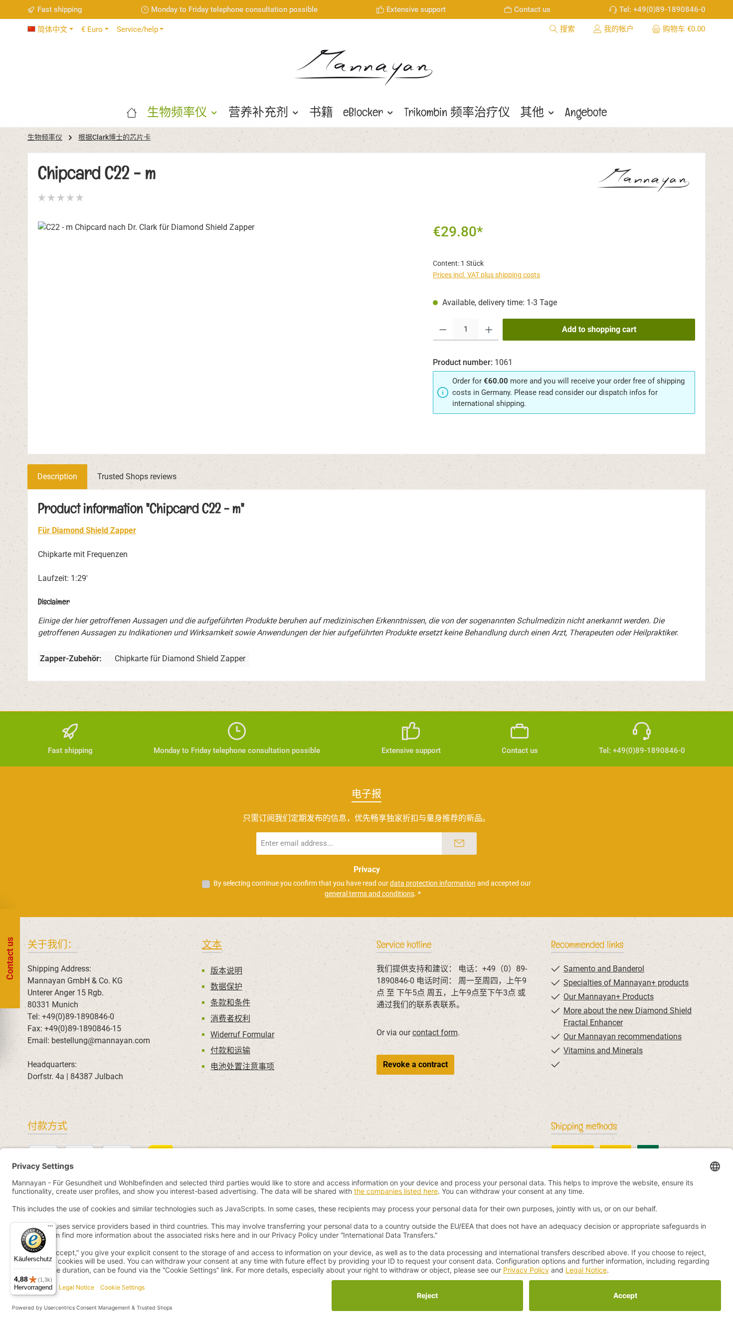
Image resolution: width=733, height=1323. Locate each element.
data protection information (433, 883)
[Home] (131, 112)
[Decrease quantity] (443, 330)
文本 (212, 944)
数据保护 (226, 986)
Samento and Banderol (603, 968)
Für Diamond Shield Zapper (87, 530)
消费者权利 (230, 1018)
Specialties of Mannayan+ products (626, 982)
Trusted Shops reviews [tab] (137, 476)
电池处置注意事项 (242, 1066)
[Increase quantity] (489, 330)
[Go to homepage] (366, 64)
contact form (435, 1032)
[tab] (57, 476)
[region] (225, 328)
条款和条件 (230, 1002)
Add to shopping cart (599, 329)
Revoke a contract (415, 1064)
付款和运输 (230, 1050)
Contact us (532, 9)
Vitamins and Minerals (603, 1050)
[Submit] (459, 843)
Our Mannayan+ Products (608, 996)
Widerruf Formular (242, 1034)
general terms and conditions (369, 894)
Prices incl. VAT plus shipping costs (486, 275)
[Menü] (50, 1228)
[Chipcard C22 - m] (225, 328)
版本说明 (226, 970)
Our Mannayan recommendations (622, 1036)
